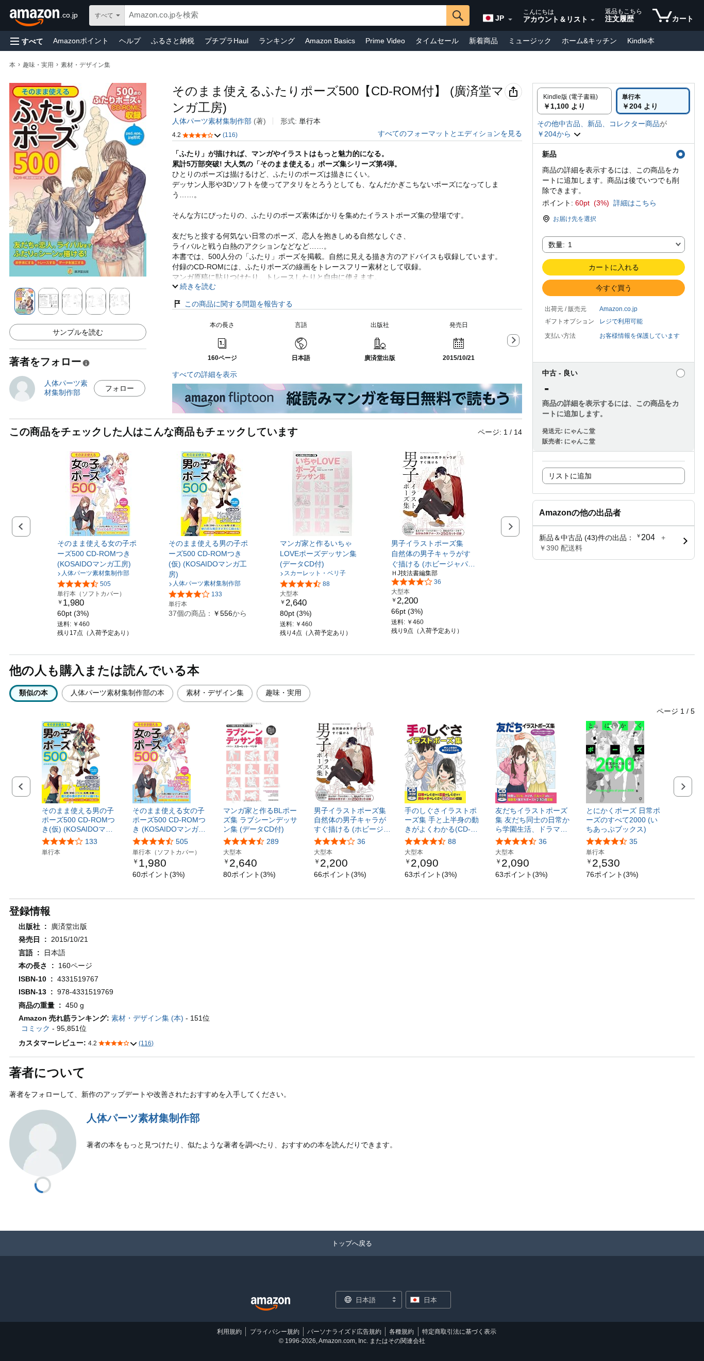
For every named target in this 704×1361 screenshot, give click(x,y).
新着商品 (483, 41)
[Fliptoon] (347, 389)
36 (361, 841)
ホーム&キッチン (589, 41)
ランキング (277, 41)
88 (452, 841)
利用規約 (229, 1331)
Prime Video (385, 41)
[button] (27, 41)
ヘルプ (130, 41)
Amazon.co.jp (618, 309)
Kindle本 (641, 41)
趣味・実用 (38, 64)
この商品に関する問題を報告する (239, 304)
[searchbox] (285, 15)
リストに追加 (570, 476)
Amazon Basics (330, 41)
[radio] (574, 101)
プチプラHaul (226, 41)
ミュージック (529, 41)
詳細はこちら (635, 203)
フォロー (119, 388)
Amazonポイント (81, 41)
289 (272, 841)
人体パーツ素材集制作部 (212, 121)
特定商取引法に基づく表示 (459, 1331)
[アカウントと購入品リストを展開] (593, 20)
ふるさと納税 (172, 41)
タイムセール (437, 41)
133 (91, 841)
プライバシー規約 (274, 1331)
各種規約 (401, 1331)
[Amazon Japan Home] (270, 1304)
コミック (35, 1028)
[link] (99, 553)
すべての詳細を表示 (204, 374)
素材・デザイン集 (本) (147, 1018)
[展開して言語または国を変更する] (510, 20)
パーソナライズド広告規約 (344, 1331)
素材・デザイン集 (85, 64)
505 (182, 841)
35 (633, 841)
